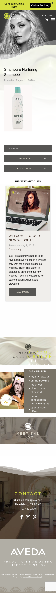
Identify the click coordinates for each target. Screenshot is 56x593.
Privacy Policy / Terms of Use (43, 574)
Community (15, 249)
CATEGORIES (24, 168)
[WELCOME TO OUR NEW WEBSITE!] (28, 208)
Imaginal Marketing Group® (32, 577)
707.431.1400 (45, 15)
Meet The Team (28, 435)
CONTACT (28, 493)
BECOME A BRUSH (40, 358)
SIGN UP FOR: (38, 371)
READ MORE (22, 292)
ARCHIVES (24, 158)
